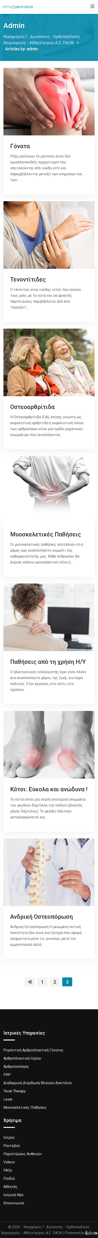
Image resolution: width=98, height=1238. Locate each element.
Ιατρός (9, 1137)
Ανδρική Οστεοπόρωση (41, 916)
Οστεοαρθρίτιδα (32, 406)
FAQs (7, 1170)
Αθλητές (10, 1187)
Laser (8, 1099)
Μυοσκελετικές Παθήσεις (45, 534)
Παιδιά (9, 1178)
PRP (7, 1075)
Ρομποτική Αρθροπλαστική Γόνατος (33, 1050)
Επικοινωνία (13, 1203)
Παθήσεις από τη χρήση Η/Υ (48, 661)
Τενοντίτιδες (28, 279)
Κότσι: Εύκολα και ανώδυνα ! (49, 789)
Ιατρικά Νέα (13, 1195)
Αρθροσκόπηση (15, 1066)
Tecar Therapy (14, 1091)
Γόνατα (20, 146)
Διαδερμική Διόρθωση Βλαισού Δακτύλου (37, 1083)
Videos (9, 1162)
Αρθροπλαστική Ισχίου (22, 1058)
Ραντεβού (11, 1146)
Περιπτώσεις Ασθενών (22, 1154)
